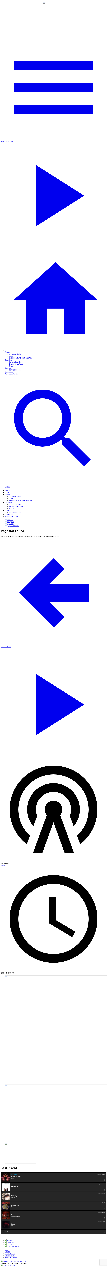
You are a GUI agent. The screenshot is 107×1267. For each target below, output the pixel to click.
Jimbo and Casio (15, 354)
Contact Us (9, 372)
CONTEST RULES (15, 370)
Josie (11, 356)
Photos (11, 366)
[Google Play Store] (12, 526)
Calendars (8, 360)
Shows (7, 352)
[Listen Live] (53, 703)
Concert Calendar (15, 362)
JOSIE (3, 865)
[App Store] (9, 524)
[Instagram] (9, 522)
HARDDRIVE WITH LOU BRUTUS (20, 358)
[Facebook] (9, 520)
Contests (8, 368)
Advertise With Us (11, 374)
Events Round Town (16, 364)
